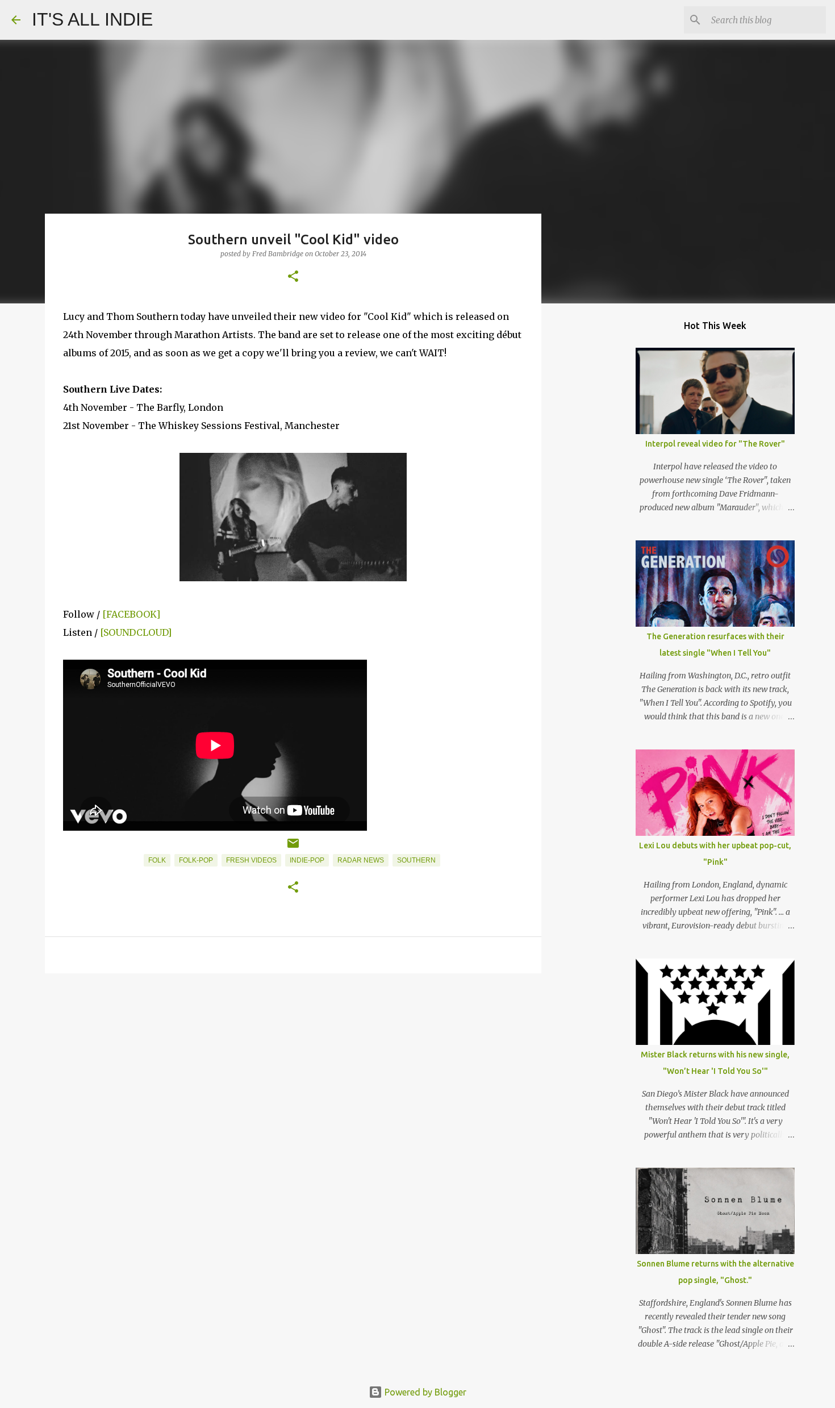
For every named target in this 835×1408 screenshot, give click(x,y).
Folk (157, 860)
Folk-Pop (196, 860)
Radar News (360, 860)
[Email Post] (293, 848)
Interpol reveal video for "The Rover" (715, 443)
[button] (293, 277)
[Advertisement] (293, 1069)
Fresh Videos (251, 860)
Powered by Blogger (424, 1392)
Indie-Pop (307, 860)
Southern (416, 860)
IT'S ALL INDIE (92, 19)
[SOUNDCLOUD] (136, 632)
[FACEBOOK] (131, 614)
